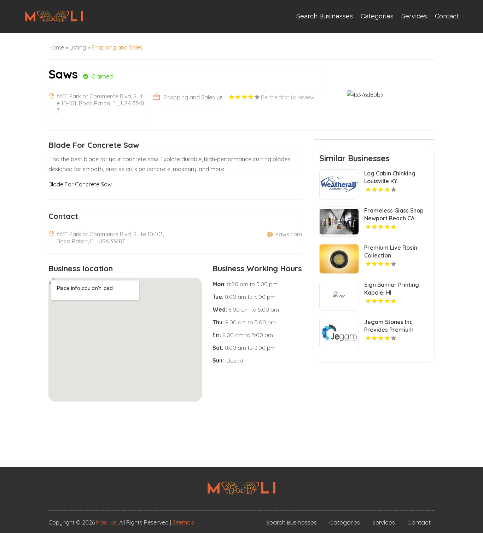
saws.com (289, 234)
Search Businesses (324, 16)
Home (56, 47)
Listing (77, 47)
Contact (447, 16)
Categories (377, 16)
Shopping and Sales (117, 47)
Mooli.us (106, 522)
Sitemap (183, 522)
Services (414, 16)
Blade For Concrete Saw (80, 184)
